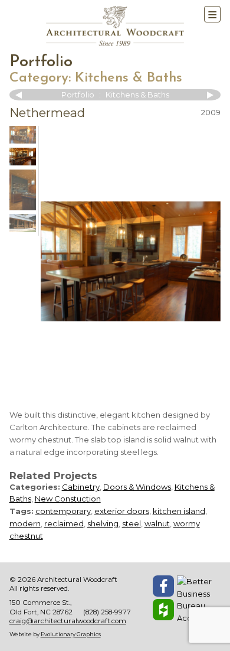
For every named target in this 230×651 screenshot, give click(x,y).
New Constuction (68, 498)
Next (209, 95)
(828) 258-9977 (107, 612)
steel (131, 523)
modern (25, 523)
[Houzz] (163, 609)
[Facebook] (163, 586)
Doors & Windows (137, 486)
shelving (103, 523)
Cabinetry (81, 486)
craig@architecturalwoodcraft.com (67, 621)
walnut (157, 523)
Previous (21, 95)
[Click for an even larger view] (131, 261)
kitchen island (179, 511)
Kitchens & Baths (128, 78)
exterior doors (121, 511)
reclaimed (64, 523)
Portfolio (41, 62)
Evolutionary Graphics (71, 634)
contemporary (63, 511)
